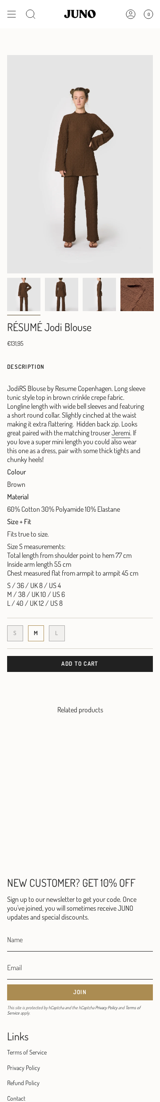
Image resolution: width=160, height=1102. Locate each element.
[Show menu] (11, 14)
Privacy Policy (106, 1007)
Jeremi (121, 432)
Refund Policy (23, 1082)
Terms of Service (27, 1052)
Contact (16, 1098)
